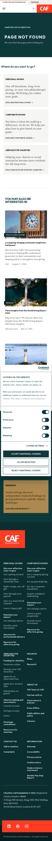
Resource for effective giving (11, 643)
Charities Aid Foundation (14, 2)
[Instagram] (27, 826)
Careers (31, 721)
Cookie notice (34, 762)
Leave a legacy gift (13, 608)
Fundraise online (12, 664)
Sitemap (31, 746)
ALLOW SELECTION (26, 462)
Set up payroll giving (37, 581)
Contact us (10, 741)
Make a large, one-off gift (14, 587)
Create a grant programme (34, 614)
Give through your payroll (12, 594)
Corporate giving (37, 563)
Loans (6, 715)
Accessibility (33, 752)
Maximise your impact (11, 616)
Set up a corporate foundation (36, 587)
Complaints (9, 752)
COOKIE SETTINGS (35, 446)
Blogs (29, 659)
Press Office (33, 708)
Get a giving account (13, 574)
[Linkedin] (9, 826)
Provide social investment (10, 626)
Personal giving (13, 563)
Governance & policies (34, 701)
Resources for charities (10, 730)
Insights (32, 653)
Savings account (11, 710)
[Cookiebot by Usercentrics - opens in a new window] (38, 368)
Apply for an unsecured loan (11, 677)
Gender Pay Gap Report (35, 776)
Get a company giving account (37, 575)
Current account (11, 705)
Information (34, 741)
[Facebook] (18, 826)
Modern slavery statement (34, 769)
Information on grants (11, 692)
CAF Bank (35, 2)
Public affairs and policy (35, 714)
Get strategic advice (13, 620)
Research (31, 664)
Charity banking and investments (13, 701)
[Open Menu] (5, 9)
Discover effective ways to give (13, 569)
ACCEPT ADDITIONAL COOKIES (26, 454)
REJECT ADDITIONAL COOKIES (26, 470)
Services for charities (11, 654)
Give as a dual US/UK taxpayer (14, 602)
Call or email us (11, 746)
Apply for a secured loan (13, 685)
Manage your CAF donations (12, 670)
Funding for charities (14, 660)
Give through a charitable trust (11, 580)
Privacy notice (34, 757)
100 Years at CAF (35, 689)
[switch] (45, 420)
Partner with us (34, 695)
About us (32, 684)
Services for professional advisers (14, 635)
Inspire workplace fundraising (36, 594)
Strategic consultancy (10, 723)
